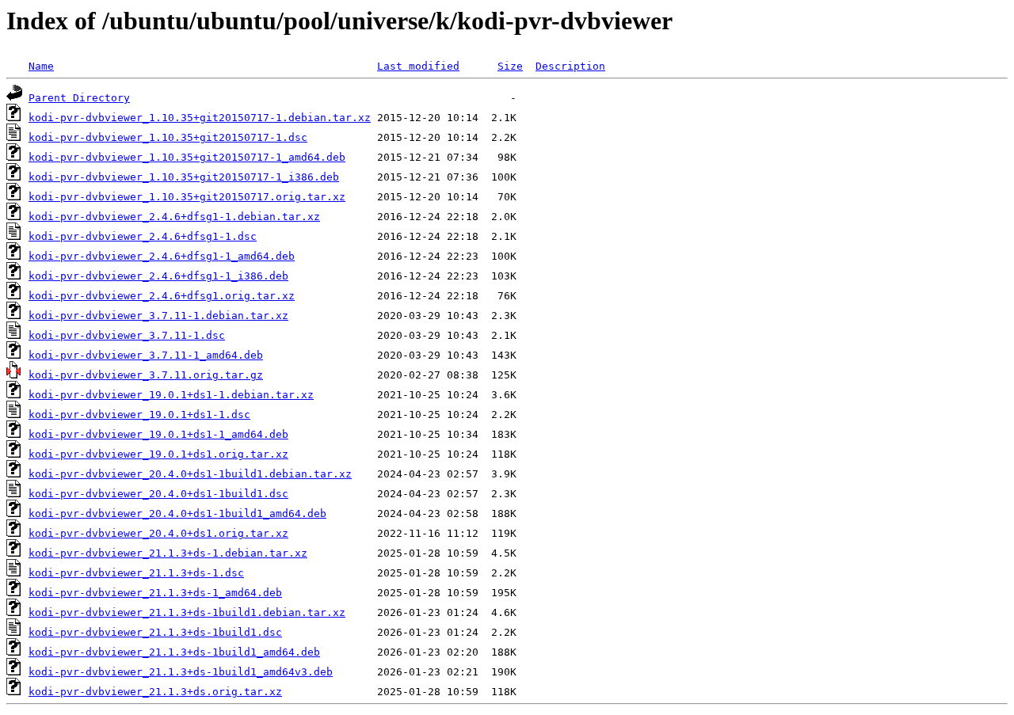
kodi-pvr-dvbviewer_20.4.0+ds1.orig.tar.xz (158, 533)
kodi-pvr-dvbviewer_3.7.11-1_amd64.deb (146, 355)
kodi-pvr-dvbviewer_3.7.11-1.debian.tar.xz (158, 315)
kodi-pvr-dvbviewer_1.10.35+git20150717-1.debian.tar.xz (200, 118)
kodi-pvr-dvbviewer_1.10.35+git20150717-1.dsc (168, 137)
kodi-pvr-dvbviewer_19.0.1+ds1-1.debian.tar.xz (171, 395)
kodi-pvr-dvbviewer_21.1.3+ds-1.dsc (136, 573)
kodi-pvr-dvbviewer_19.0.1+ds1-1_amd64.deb (158, 434)
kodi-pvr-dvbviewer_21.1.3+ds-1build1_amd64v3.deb (181, 672)
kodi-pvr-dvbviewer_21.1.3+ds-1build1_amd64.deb (174, 652)
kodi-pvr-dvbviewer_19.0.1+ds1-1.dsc (139, 414)
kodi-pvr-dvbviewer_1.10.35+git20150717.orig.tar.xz (187, 197)
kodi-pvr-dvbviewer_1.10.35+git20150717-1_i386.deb (184, 177)
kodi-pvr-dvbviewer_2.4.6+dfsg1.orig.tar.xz (162, 296)
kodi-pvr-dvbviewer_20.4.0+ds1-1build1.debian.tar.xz (190, 474)
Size (510, 66)
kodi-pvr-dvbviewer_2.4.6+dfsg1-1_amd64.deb (162, 256)
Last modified (418, 66)
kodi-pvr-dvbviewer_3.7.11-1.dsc (127, 335)
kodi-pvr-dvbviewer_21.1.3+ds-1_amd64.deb (155, 593)
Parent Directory (79, 98)
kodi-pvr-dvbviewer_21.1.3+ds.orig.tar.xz (155, 692)
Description (570, 66)
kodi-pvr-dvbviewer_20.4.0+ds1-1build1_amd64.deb (177, 513)
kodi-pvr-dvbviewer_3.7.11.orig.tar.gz (146, 375)
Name (41, 66)
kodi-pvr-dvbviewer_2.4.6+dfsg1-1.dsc (143, 236)
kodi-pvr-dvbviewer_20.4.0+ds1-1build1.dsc (158, 494)
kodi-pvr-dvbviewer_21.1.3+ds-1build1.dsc (155, 632)
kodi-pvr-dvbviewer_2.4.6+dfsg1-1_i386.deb (158, 276)
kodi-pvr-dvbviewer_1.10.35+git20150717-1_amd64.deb (187, 157)
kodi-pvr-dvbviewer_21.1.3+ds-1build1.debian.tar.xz (187, 612)
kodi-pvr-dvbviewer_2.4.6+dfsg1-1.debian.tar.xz (174, 216)
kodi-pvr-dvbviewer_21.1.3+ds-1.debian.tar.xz (168, 553)
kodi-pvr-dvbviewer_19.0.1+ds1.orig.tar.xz (158, 454)
